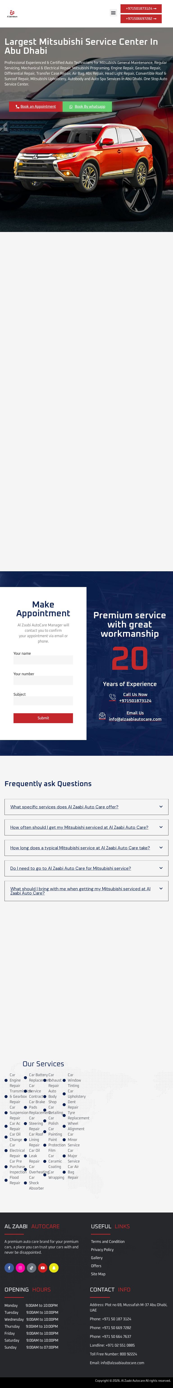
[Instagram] (20, 1268)
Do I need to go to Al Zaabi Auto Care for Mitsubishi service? (70, 868)
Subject (20, 694)
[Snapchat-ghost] (54, 1268)
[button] (113, 12)
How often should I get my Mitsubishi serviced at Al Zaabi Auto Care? (79, 827)
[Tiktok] (31, 1268)
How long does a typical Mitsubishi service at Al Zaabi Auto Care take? (80, 848)
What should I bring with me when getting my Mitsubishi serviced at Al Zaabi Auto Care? (80, 891)
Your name (22, 653)
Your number (24, 674)
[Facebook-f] (9, 1268)
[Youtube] (43, 1268)
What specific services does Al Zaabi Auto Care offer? (64, 807)
